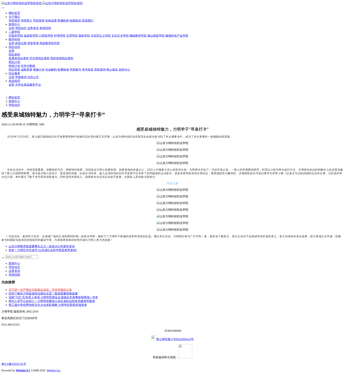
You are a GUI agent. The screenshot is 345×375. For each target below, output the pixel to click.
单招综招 (14, 274)
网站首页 (14, 13)
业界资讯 (14, 270)
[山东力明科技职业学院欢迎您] (172, 3)
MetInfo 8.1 (23, 370)
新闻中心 (14, 101)
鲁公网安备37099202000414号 (175, 339)
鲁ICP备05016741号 (13, 363)
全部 (11, 28)
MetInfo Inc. (54, 370)
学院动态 (14, 105)
